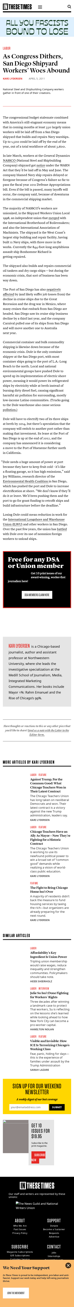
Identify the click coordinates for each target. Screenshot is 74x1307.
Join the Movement (16, 1293)
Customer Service (20, 1259)
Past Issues (20, 1229)
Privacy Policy (19, 1233)
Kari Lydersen (12, 78)
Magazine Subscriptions (20, 1251)
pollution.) (10, 410)
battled (62, 529)
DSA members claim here (37, 595)
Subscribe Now (38, 1157)
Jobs (54, 1252)
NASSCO (9, 160)
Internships (54, 1256)
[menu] (40, 7)
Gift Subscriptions (20, 1255)
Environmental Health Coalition (26, 481)
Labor (7, 48)
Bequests (54, 1233)
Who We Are (20, 1225)
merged (53, 218)
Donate (54, 1225)
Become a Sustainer (54, 1229)
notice (40, 165)
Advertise (54, 1236)
